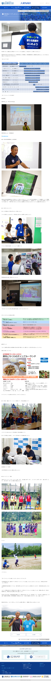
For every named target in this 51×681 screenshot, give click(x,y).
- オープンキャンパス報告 (26, 668)
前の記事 (18, 634)
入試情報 (3, 670)
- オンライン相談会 (25, 667)
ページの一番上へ (44, 645)
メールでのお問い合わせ (39, 656)
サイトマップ (42, 666)
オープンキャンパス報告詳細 (44, 639)
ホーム (3, 663)
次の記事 (33, 634)
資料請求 (41, 663)
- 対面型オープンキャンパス (27, 664)
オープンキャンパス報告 (34, 639)
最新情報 (3, 665)
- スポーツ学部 (4, 671)
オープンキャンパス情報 (25, 639)
